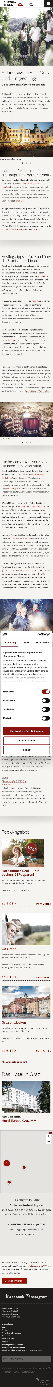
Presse (4, 1330)
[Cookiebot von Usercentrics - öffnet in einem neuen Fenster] (38, 635)
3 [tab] (30, 163)
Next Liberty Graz (13, 488)
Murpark (35, 229)
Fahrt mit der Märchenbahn (33, 506)
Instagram (38, 1296)
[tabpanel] (26, 36)
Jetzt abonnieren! (14, 1280)
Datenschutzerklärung (24, 1371)
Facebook (15, 1296)
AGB (3, 1327)
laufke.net (6, 784)
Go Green (9, 949)
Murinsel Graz (43, 276)
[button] (24, 1168)
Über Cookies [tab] (43, 642)
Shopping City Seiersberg (13, 229)
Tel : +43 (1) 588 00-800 (11, 1317)
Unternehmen (7, 1324)
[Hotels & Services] (13, 3)
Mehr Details (43, 903)
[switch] (46, 700)
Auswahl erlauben (26, 740)
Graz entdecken (14, 1022)
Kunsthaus (18, 201)
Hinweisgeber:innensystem (12, 1344)
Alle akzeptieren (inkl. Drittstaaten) (26, 731)
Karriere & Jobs (8, 1338)
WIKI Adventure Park (19, 538)
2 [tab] (26, 163)
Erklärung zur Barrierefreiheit (13, 1347)
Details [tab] (26, 642)
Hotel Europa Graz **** (19, 1120)
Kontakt (5, 1341)
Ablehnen (26, 750)
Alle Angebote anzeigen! (14, 1061)
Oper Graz (36, 301)
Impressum (38, 1368)
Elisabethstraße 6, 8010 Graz (14, 781)
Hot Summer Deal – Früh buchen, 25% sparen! (20, 872)
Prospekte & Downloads (11, 1333)
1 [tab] (22, 163)
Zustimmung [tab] (9, 642)
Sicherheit (6, 1335)
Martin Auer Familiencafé (23, 570)
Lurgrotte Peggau (9, 340)
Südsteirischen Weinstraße (37, 391)
